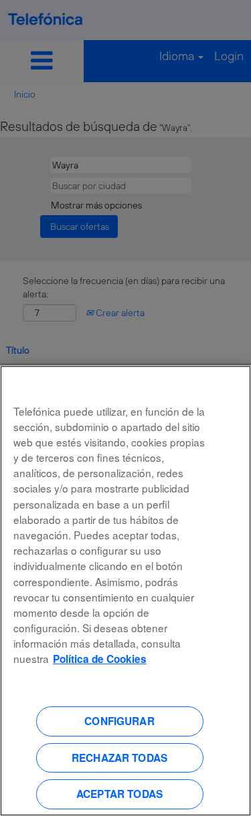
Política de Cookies (100, 659)
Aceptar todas (119, 794)
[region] (125, 591)
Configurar (119, 721)
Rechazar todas (119, 758)
